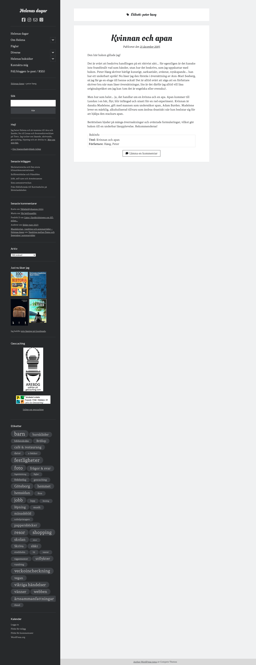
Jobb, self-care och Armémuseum (26, 178)
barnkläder (41, 434)
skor (35, 540)
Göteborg (22, 486)
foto (18, 468)
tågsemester (21, 558)
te (34, 552)
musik (37, 507)
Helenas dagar (33, 10)
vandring (19, 564)
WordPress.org (18, 637)
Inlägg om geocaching (33, 409)
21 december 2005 (150, 46)
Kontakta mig (19, 65)
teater (46, 552)
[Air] (19, 325)
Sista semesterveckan (21, 183)
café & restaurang (27, 447)
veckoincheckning (32, 570)
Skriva (19, 546)
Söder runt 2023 (30, 225)
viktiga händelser (30, 584)
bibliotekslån (21, 441)
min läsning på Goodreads (33, 331)
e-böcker (32, 453)
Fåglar (15, 46)
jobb (18, 500)
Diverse (15, 52)
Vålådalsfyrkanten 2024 (31, 209)
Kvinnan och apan (141, 38)
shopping (42, 532)
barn (19, 434)
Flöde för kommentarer (22, 633)
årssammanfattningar (34, 598)
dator (17, 453)
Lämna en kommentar (143, 153)
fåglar (36, 474)
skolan (19, 539)
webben (40, 591)
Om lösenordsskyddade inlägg (26, 149)
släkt (34, 546)
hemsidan (22, 493)
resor (19, 532)
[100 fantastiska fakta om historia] (19, 295)
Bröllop (41, 441)
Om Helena (18, 40)
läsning (46, 501)
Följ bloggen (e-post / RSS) (28, 71)
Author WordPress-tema (145, 662)
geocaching (40, 479)
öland (17, 605)
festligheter (27, 460)
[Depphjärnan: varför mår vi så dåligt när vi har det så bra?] (37, 322)
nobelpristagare (22, 519)
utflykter (43, 558)
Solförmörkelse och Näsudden (25, 174)
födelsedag (20, 479)
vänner (20, 591)
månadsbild (22, 513)
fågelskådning (20, 474)
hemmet (44, 486)
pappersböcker (25, 525)
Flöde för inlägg (18, 629)
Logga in (15, 624)
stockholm (19, 552)
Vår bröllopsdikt (28, 213)
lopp (32, 500)
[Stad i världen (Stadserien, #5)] (37, 297)
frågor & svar (40, 468)
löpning (20, 507)
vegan (18, 578)
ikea (40, 493)
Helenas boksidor (22, 58)
